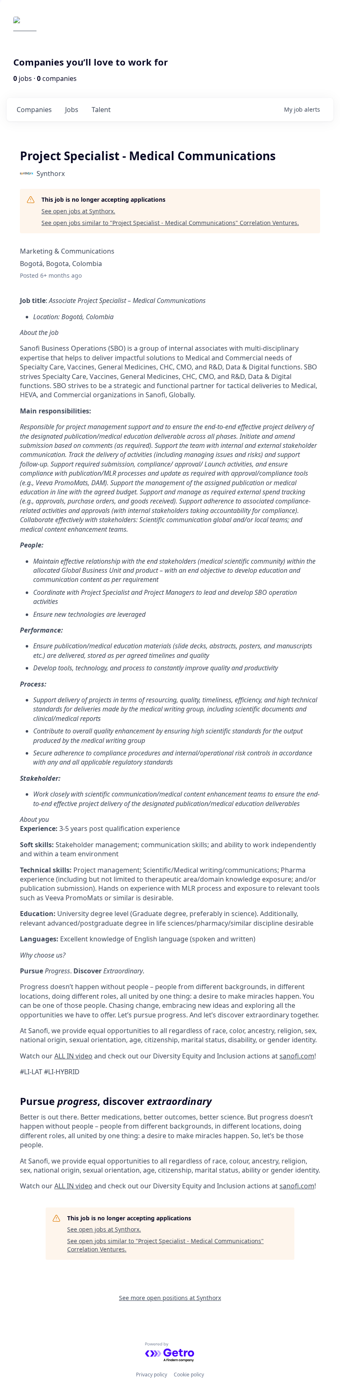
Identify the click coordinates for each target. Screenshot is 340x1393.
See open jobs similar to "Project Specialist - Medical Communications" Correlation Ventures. (170, 223)
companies (34, 109)
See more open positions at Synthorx (170, 1298)
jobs (71, 109)
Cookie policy (189, 1374)
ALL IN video (73, 1056)
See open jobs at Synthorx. (78, 211)
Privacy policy (151, 1374)
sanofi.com (296, 1056)
